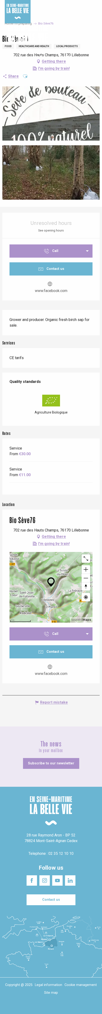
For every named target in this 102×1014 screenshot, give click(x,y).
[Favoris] (83, 39)
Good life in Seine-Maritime (53, 7)
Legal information (48, 985)
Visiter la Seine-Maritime (84, 7)
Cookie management (81, 985)
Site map (51, 993)
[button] (94, 39)
